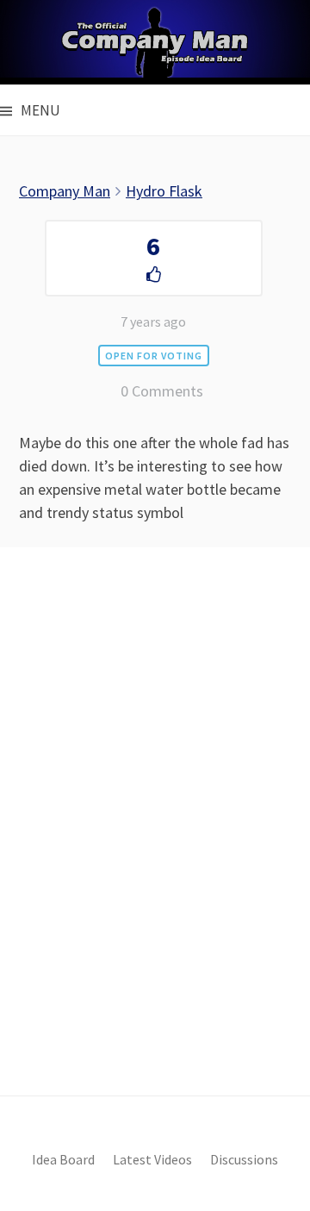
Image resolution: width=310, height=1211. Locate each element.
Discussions (244, 1160)
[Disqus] (155, 850)
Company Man (64, 191)
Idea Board (63, 1160)
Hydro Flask (164, 191)
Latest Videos (152, 1160)
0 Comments (162, 391)
